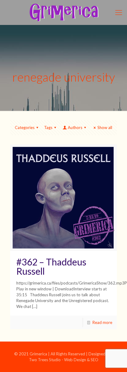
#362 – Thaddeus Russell (51, 266)
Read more (102, 322)
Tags (48, 127)
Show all (104, 127)
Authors (75, 127)
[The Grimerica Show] (63, 12)
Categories (25, 127)
